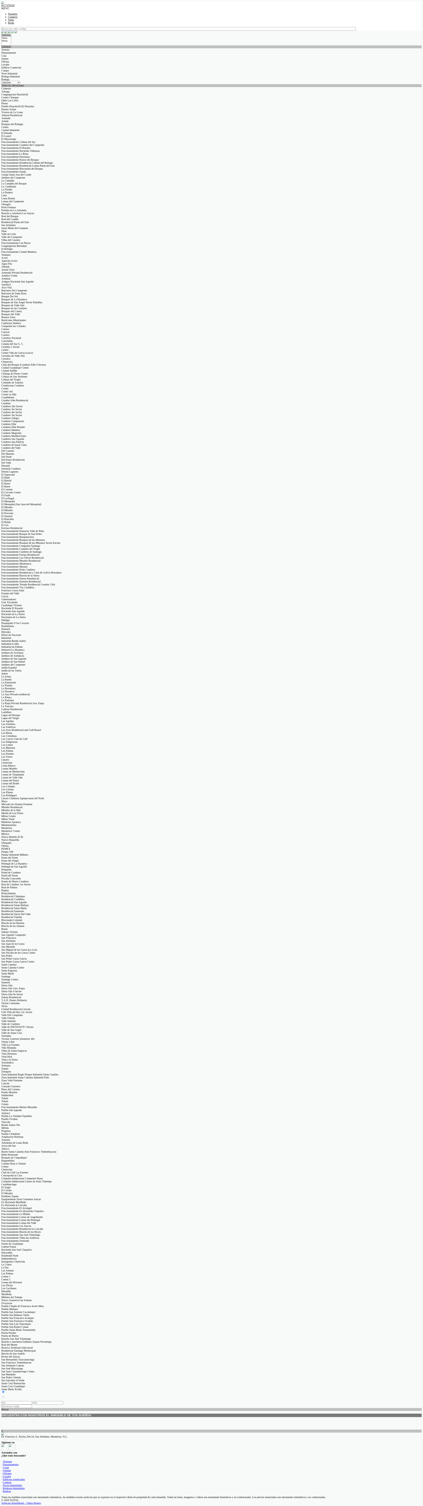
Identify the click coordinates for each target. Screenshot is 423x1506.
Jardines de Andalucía (12, 655)
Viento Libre (8, 1041)
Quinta (4, 58)
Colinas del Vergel (10, 379)
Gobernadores (8, 599)
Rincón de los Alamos (12, 926)
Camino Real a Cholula (13, 1163)
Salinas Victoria (9, 932)
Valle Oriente (8, 1018)
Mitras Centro (8, 816)
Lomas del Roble (10, 783)
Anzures (5, 1139)
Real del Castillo (10, 219)
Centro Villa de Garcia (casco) (17, 352)
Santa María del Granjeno (14, 228)
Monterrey (6, 828)
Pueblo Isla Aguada (11, 1110)
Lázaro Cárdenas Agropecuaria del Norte (22, 798)
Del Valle (6, 462)
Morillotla (6, 1294)
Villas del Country (10, 240)
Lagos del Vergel (10, 718)
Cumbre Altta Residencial (14, 400)
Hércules (6, 632)
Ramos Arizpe (8, 109)
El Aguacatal (8, 474)
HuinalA (5, 629)
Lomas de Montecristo (13, 771)
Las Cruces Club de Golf (14, 738)
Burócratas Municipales (13, 320)
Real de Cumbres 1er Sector (16, 884)
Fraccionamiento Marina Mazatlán (19, 1107)
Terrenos (7, 1461)
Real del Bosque (10, 216)
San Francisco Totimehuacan (16, 1362)
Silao (4, 231)
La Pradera (7, 192)
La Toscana (7, 706)
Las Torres (6, 756)
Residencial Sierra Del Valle (16, 914)
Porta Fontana (8, 207)
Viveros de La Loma (12, 112)
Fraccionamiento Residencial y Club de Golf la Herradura (31, 572)
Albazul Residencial (11, 115)
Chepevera (7, 361)
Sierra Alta (6, 985)
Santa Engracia (9, 970)
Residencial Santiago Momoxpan (18, 1350)
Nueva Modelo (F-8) (12, 836)
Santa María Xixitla (11, 1389)
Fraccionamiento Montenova (16, 563)
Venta (11, 19)
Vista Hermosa (9, 1053)
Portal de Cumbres (11, 872)
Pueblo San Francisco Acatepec (17, 1318)
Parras (4, 103)
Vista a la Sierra (9, 1059)
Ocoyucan (6, 1303)
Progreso (6, 1131)
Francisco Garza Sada (12, 590)
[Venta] (6, 38)
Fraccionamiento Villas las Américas (20, 1237)
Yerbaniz (6, 1065)
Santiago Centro (9, 979)
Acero (4, 257)
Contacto (12, 17)
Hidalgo (5, 620)
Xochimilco (7, 1062)
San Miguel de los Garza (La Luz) (19, 949)
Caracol (5, 332)
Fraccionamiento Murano (14, 566)
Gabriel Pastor (8, 1246)
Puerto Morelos (9, 1092)
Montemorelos (8, 825)
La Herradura (8, 688)
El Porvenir (7, 513)
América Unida (9, 275)
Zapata (4, 1068)
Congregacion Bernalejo (14, 246)
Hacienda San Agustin (13, 611)
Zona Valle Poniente (11, 1080)
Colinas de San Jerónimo (14, 376)
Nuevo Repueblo (10, 839)
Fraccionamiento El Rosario (15, 148)
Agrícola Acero (9, 260)
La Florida (6, 189)
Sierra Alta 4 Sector (11, 991)
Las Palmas (7, 750)
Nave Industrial (9, 73)
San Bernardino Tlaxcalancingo (17, 1359)
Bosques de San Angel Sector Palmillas (21, 302)
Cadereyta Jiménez (11, 323)
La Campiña (7, 180)
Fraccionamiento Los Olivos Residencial (22, 557)
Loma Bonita (8, 198)
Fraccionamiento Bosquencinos (17, 537)
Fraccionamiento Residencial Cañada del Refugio (27, 162)
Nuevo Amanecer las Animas (16, 1300)
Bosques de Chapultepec (14, 1157)
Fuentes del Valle (10, 593)
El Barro (5, 483)
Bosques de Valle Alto (12, 305)
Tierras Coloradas (10, 1003)
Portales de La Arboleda (13, 210)
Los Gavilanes (8, 1288)
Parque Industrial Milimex (14, 854)
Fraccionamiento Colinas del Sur (18, 142)
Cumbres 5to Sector (11, 415)
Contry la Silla (8, 394)
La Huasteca (7, 691)
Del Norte (6, 456)
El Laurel (6, 136)
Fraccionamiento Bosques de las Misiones (23, 540)
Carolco (5, 335)
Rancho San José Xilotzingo (16, 1338)
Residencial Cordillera (12, 899)
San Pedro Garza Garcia (14, 958)
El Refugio (7, 248)
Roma (4, 929)
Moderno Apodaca (11, 822)
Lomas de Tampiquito (12, 774)
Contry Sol (7, 391)
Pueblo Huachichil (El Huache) (17, 106)
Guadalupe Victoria (11, 605)
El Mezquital (8, 501)
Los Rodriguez (9, 795)
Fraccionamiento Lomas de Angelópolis (22, 1217)
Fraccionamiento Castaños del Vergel (20, 548)
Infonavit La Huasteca (12, 649)
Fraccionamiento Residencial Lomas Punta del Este (28, 165)
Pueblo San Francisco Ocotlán (17, 1321)
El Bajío (5, 477)
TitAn (4, 1006)
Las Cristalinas (9, 736)
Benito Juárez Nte (10, 1125)
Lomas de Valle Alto (12, 777)
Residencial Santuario (12, 911)
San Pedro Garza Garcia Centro (17, 961)
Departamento (8, 52)
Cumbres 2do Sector (12, 406)
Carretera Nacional (11, 338)
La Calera (6, 1264)
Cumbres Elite (8, 424)
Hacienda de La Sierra (13, 614)
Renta (11, 22)
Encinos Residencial (11, 528)
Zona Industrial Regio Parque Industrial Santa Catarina (29, 1074)
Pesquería (6, 869)
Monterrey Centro (10, 831)
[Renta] (6, 41)
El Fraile (5, 495)
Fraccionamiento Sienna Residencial (20, 578)
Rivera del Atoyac (10, 1356)
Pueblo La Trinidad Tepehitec (16, 1116)
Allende (5, 266)
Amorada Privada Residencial (16, 272)
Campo (5, 70)
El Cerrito (6, 1190)
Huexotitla (6, 1252)
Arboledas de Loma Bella (14, 1142)
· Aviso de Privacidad (12, 1439)
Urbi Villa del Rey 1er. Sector (16, 1012)
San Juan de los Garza (12, 943)
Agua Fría (6, 263)
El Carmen (7, 489)
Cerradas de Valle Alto (13, 355)
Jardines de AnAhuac (12, 652)
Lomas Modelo (9, 768)
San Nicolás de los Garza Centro (18, 952)
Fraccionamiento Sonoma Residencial (21, 581)
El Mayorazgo (8, 139)
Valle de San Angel (11, 1030)
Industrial (6, 638)
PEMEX (5, 848)
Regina (5, 890)
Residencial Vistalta (11, 917)
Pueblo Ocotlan (9, 1119)
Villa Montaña (8, 1047)
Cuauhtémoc (8, 397)
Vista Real (6, 1056)
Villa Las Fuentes (10, 1044)
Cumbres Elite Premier (13, 427)
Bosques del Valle (10, 314)
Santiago (5, 976)
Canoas (5, 329)
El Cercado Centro (11, 492)
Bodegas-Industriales (14, 1488)
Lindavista (6, 762)
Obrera (5, 845)
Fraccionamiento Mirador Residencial (20, 560)
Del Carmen (7, 450)
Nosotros (12, 14)
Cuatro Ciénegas (10, 97)
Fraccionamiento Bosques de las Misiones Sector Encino (30, 542)
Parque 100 (7, 851)
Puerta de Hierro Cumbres (15, 881)
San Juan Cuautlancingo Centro (17, 1371)
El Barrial (6, 480)
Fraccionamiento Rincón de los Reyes (21, 1231)
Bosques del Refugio (12, 124)
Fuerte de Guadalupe (12, 1243)
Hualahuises (7, 626)
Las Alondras (8, 724)
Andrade (5, 118)
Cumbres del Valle (10, 447)
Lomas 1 (5, 1276)
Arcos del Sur (8, 1145)
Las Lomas (7, 744)
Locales (5, 64)
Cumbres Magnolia (11, 433)
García (4, 596)
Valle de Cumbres (10, 1024)
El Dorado (6, 133)
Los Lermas (7, 789)
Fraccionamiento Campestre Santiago (20, 545)
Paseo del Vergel (10, 860)
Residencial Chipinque (13, 896)
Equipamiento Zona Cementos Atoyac (21, 1199)
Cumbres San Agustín (12, 439)
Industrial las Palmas (12, 646)
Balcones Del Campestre (14, 290)
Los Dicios (7, 1285)
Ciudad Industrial (10, 130)
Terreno (5, 49)
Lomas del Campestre (12, 201)
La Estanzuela (8, 682)
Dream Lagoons (9, 471)
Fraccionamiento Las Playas (16, 243)
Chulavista (6, 1169)
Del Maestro (7, 453)
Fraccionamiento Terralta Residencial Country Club (28, 584)
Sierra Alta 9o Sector (12, 994)
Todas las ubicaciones (12, 85)
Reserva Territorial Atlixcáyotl (17, 1347)
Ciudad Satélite (9, 370)
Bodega (5, 79)
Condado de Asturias (12, 382)
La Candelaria (8, 186)
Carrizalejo (7, 341)
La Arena (6, 676)
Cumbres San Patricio (12, 442)
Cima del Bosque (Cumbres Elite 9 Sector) (23, 364)
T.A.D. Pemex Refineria (14, 1000)
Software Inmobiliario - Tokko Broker (21, 1503)
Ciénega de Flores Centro (14, 373)
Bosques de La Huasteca (14, 299)
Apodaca (6, 284)
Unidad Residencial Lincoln (16, 1009)
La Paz (5, 1267)
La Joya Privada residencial (15, 694)
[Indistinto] (6, 35)
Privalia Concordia (11, 878)
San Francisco (8, 937)
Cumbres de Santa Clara (14, 444)
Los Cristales (8, 786)
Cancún (5, 1083)
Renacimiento (8, 893)
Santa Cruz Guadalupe (13, 1386)
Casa (3, 55)
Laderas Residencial (11, 709)
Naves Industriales (12, 1485)
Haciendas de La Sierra (13, 617)
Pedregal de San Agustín (14, 866)
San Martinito (8, 1374)
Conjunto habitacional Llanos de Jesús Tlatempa (26, 1181)
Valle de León (8, 234)
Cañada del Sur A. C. (12, 344)
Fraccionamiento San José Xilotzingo (20, 1234)
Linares (5, 759)
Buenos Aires (8, 317)
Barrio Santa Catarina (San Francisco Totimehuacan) (28, 1151)
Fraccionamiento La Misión (15, 1214)
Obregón (6, 204)
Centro (4, 127)
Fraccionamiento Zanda (13, 171)
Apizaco (5, 1113)
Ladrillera (6, 712)
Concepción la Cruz (11, 1175)
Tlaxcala (5, 1122)
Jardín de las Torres (11, 670)
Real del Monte (9, 1344)
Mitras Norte (8, 819)
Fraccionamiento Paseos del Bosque (20, 159)
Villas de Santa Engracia (14, 1050)
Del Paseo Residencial (13, 459)
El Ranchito (7, 519)
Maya (4, 801)
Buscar (5, 1409)
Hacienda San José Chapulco (16, 1249)
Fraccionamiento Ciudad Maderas (19, 251)
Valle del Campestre (11, 237)
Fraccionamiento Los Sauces (16, 1226)
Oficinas (7, 1473)
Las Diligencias (9, 741)
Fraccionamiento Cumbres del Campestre (22, 145)
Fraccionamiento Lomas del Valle (18, 1223)
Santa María (7, 973)
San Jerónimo (8, 225)
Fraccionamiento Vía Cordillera (17, 587)
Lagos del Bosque (10, 715)
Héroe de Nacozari (11, 635)
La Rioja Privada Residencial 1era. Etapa (22, 703)
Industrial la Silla (10, 643)
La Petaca (6, 697)
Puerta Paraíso (8, 1332)
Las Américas (8, 727)
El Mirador (7, 507)
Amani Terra (8, 269)
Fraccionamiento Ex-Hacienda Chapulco (22, 1211)
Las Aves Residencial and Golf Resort (21, 730)
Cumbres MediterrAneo (13, 436)
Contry (5, 388)
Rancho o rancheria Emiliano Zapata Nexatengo (26, 1341)
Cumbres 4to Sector (11, 412)
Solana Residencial (11, 997)
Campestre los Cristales (13, 326)
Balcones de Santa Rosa (13, 293)
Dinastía (5, 465)
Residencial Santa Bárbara (15, 905)
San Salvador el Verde (12, 1380)
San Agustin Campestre (13, 934)
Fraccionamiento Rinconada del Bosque (22, 168)
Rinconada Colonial (11, 920)
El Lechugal (7, 498)
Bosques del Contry (11, 311)
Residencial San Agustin (14, 902)
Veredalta (6, 1035)
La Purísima (7, 700)
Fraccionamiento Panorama (15, 156)
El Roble (6, 522)
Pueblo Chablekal (10, 1133)
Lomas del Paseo (10, 780)
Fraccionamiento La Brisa (14, 153)
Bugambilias (7, 1160)
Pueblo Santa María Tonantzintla (18, 1329)
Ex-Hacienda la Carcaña (14, 1205)
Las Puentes (7, 753)
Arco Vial (6, 287)
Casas (6, 1467)
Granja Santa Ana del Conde (16, 174)
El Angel (6, 1187)
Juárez (4, 673)
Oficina (5, 61)
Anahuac (6, 278)
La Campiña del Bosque (14, 183)
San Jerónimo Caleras (12, 1365)
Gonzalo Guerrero (10, 1086)
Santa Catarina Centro (12, 967)
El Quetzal (6, 516)
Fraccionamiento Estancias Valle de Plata (22, 531)
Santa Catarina (9, 964)
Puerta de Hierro (10, 1335)
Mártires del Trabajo (11, 1297)
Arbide (5, 121)
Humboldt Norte (10, 1255)
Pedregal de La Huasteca (14, 863)
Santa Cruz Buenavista (13, 1383)
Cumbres (6, 403)
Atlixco (5, 1148)
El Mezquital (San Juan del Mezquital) (21, 504)
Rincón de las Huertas (12, 923)
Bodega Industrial (10, 76)
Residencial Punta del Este (15, 222)
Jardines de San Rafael (13, 661)
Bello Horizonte (9, 1154)
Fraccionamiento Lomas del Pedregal (20, 1220)
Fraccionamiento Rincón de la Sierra (20, 575)
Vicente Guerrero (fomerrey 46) (17, 1038)
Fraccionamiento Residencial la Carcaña (22, 1229)
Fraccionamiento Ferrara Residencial (20, 554)
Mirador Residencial (11, 807)
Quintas (7, 1470)
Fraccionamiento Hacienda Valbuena (20, 150)
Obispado (6, 842)
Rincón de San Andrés (13, 1353)
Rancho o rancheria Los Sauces (17, 213)
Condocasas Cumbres (12, 385)
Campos (7, 1482)
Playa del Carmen (10, 1089)
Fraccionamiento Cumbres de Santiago (21, 551)
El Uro (4, 525)
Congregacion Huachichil (14, 94)
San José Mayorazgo (12, 1368)
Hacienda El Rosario (12, 608)
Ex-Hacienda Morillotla (13, 1202)
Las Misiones (8, 747)
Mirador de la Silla (11, 810)
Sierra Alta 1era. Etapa (13, 988)
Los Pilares (7, 792)
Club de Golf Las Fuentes (14, 1172)
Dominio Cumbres (11, 468)
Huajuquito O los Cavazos (15, 623)
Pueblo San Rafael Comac (15, 1327)
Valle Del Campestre (12, 1015)
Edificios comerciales (14, 1479)
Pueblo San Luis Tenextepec (16, 1324)
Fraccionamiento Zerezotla (15, 1240)
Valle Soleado (8, 1021)
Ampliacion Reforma (12, 1136)
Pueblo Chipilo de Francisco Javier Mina (22, 1306)
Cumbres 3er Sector (11, 409)
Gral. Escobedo (9, 602)
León (4, 195)
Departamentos (11, 1464)
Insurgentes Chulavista (13, 1261)
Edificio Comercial (11, 67)
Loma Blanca (8, 765)
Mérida (5, 1128)
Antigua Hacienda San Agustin (17, 281)
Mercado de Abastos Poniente (16, 804)
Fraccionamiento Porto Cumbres (18, 569)
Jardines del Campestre (13, 177)
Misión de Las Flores (12, 813)
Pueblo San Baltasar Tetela (15, 1315)
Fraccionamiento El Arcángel (16, 1208)
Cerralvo (5, 358)
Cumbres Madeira (10, 430)
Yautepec (6, 254)
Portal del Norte (9, 875)
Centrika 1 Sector (10, 346)
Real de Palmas (9, 887)
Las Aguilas (7, 721)
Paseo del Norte (9, 857)
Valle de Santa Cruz (11, 1032)
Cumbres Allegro (10, 418)
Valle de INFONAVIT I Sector (17, 1027)
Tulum (4, 1098)
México (5, 834)
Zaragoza (6, 1071)
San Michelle (8, 946)
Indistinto (6, 46)
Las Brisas (6, 733)
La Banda (6, 679)
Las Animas (7, 1270)
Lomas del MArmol (11, 1282)
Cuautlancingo (9, 1184)
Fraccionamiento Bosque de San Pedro (21, 534)
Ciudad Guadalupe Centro (15, 367)
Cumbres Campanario (12, 421)
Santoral (5, 982)
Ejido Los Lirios (9, 100)
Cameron (6, 88)
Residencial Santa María (14, 908)
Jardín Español (9, 667)
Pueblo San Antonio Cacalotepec (18, 1312)
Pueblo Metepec (9, 1309)
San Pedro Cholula (11, 1377)
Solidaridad (7, 1095)
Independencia (9, 1258)
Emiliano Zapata (10, 1196)
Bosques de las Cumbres (14, 308)
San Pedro (6, 955)
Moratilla (6, 1291)
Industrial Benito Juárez (13, 640)
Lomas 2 (5, 1279)
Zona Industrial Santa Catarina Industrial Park (25, 1077)
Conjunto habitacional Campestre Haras (22, 1178)
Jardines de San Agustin (13, 658)
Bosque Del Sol (9, 296)
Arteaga (5, 91)
